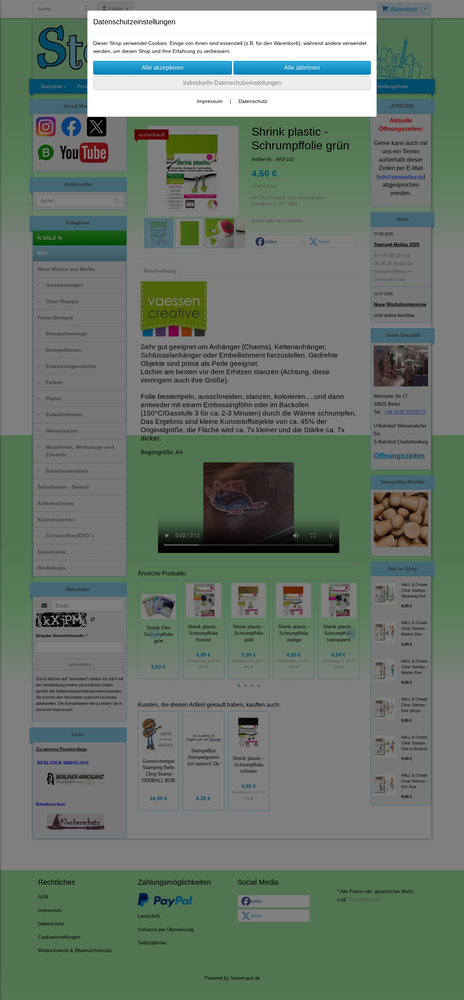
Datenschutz (253, 101)
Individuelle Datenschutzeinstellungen (232, 83)
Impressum (210, 101)
